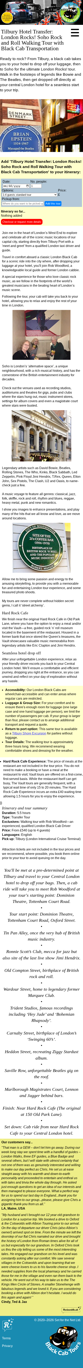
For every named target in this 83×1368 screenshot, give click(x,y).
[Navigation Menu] (75, 33)
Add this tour (53, 203)
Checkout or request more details (21, 221)
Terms (6, 1338)
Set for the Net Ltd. (68, 1320)
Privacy (7, 1346)
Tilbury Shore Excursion (29, 733)
